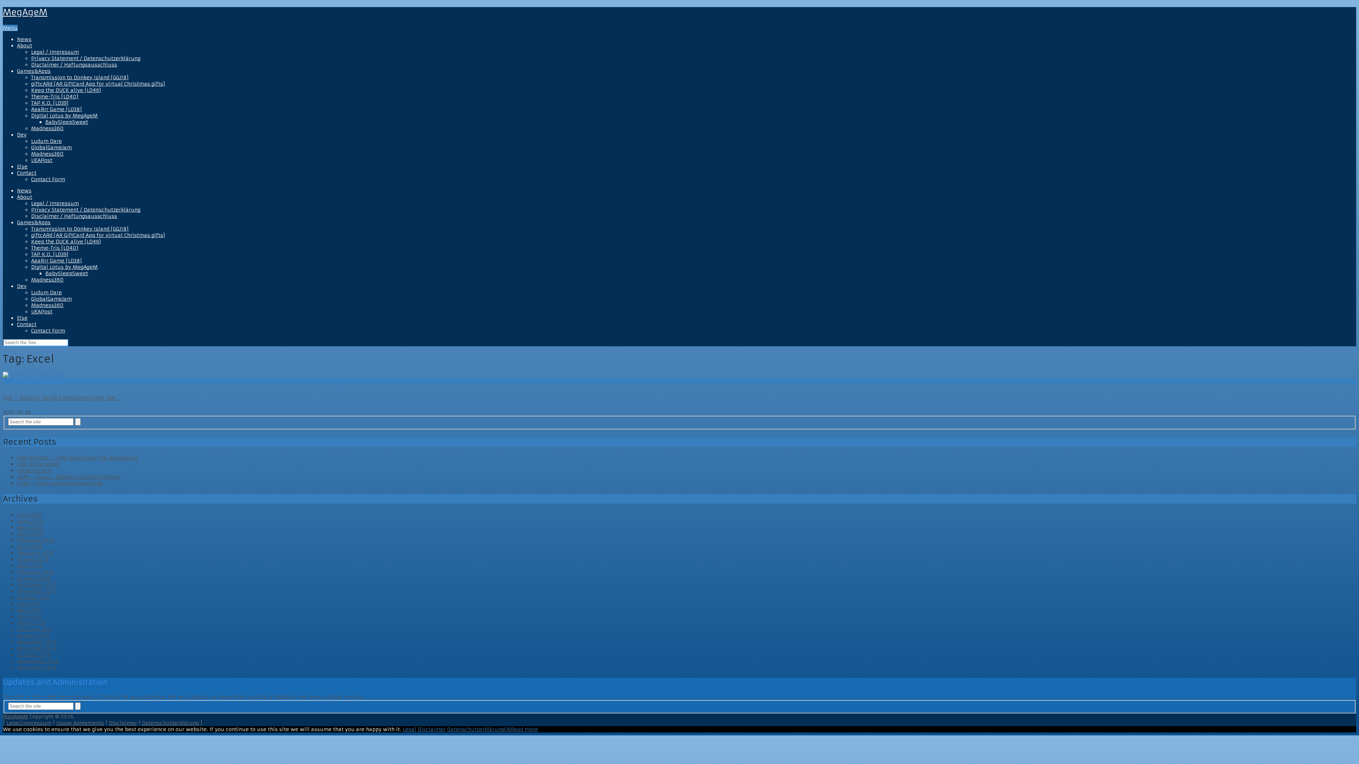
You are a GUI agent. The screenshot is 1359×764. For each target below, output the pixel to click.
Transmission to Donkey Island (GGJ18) (80, 77)
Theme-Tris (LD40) (55, 96)
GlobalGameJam (51, 147)
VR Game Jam (34, 470)
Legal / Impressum (55, 52)
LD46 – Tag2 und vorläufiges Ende (60, 483)
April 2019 (29, 546)
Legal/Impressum (28, 723)
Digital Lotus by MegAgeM (64, 115)
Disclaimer (123, 723)
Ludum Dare (46, 141)
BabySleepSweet (66, 122)
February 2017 (35, 629)
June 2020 (30, 521)
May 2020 (30, 527)
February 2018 (35, 572)
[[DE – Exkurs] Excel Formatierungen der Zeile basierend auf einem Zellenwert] (679, 375)
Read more (524, 729)
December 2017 (36, 584)
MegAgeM (25, 12)
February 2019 (35, 553)
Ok (507, 729)
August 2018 (33, 559)
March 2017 (31, 623)
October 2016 (34, 655)
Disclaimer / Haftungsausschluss (74, 65)
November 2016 (37, 648)
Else (22, 166)
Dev (22, 135)
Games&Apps (34, 71)
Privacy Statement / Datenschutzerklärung (86, 58)
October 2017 (33, 597)
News (24, 39)
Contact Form (48, 179)
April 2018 (30, 565)
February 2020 (36, 540)
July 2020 (29, 514)
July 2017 (28, 604)
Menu (10, 28)
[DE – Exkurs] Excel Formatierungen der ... (62, 397)
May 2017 (29, 610)
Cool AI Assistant (38, 464)
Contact (26, 173)
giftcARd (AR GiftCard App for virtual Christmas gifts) (98, 84)
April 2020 (30, 534)
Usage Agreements (80, 723)
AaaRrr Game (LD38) (56, 109)
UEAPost (41, 160)
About (24, 45)
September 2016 (37, 661)
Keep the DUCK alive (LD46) (66, 90)
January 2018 (34, 578)
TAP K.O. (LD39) (50, 103)
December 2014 (37, 667)
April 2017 (29, 616)
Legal (409, 729)
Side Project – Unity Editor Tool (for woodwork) (77, 458)
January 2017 (33, 635)
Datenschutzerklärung (170, 723)
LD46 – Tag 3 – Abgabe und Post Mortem (69, 477)
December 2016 (37, 642)
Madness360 (47, 128)
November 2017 (36, 591)
